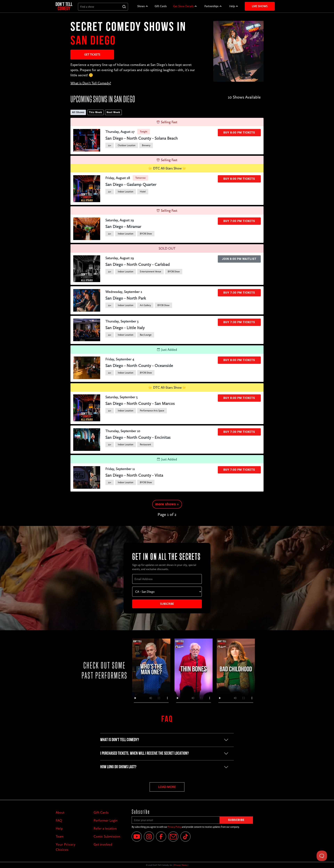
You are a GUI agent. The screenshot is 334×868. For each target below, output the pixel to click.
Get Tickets (92, 54)
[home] (64, 6)
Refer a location (105, 828)
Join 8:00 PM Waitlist (239, 259)
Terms (184, 865)
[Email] (173, 837)
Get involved (103, 844)
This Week (95, 112)
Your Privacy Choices (65, 847)
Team (59, 836)
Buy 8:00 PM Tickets (239, 133)
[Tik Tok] (185, 837)
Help (232, 6)
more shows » (167, 504)
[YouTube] (137, 837)
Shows (141, 6)
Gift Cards (161, 6)
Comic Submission (107, 836)
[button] (143, 6)
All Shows (78, 112)
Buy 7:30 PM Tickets (239, 293)
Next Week (113, 112)
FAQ (59, 820)
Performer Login (106, 820)
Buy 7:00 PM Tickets (239, 221)
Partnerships (211, 6)
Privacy (177, 865)
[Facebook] (161, 837)
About (60, 812)
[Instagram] (149, 837)
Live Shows (260, 6)
